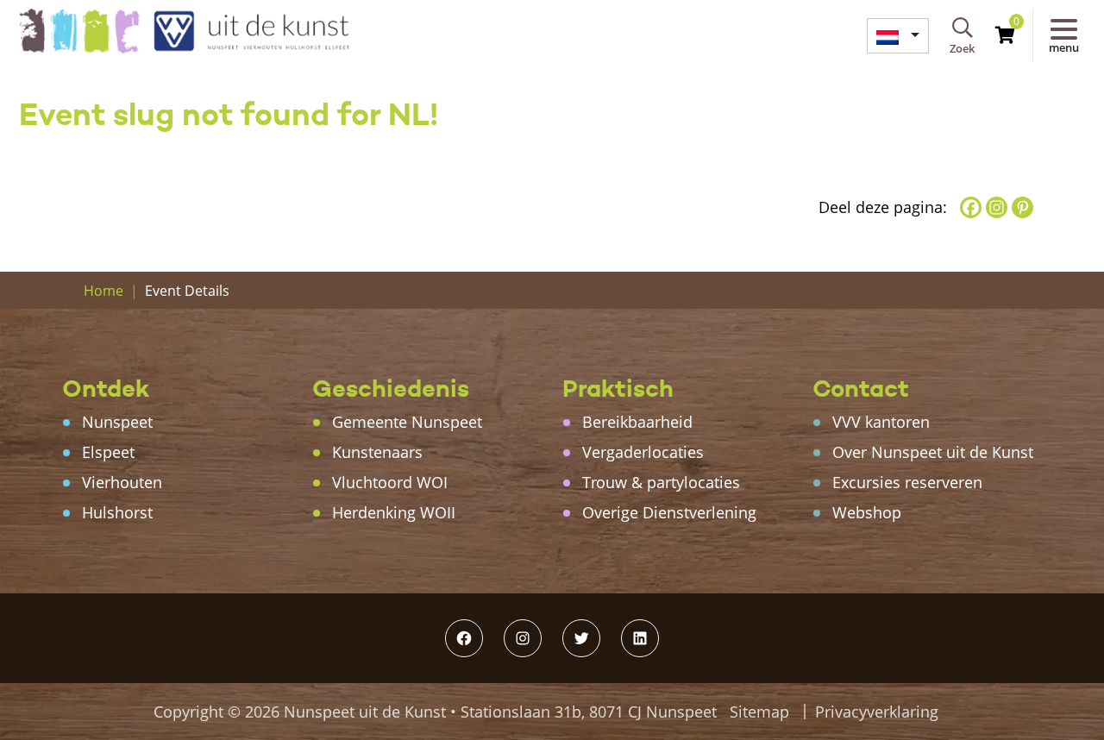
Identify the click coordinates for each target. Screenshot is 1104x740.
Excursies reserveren (907, 482)
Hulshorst (117, 512)
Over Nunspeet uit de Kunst (932, 452)
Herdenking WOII (393, 512)
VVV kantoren (881, 421)
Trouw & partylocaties (661, 482)
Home (103, 290)
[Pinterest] (1022, 207)
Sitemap (759, 711)
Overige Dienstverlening (669, 512)
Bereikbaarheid (637, 421)
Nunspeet (117, 421)
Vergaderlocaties (643, 452)
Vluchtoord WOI (390, 482)
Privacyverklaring (876, 711)
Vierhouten (122, 482)
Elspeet (108, 452)
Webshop (866, 512)
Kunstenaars (377, 452)
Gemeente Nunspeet (407, 421)
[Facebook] (971, 207)
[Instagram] (996, 207)
